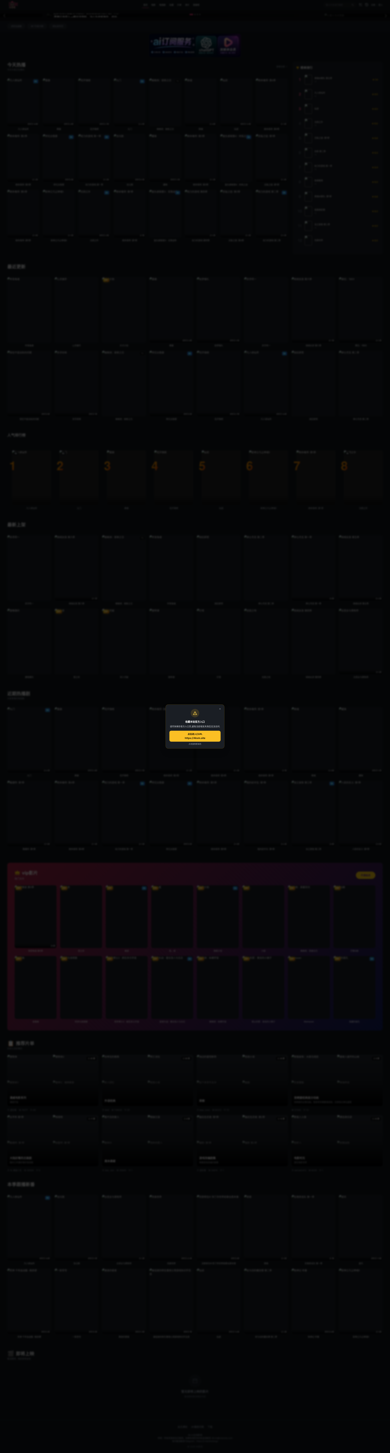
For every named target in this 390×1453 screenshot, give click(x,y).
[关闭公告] (220, 708)
